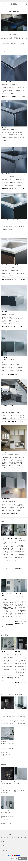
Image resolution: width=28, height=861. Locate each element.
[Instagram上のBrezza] (1, 841)
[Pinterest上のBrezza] (4, 841)
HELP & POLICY (4, 850)
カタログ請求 (23, 858)
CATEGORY (3, 845)
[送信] (25, 834)
